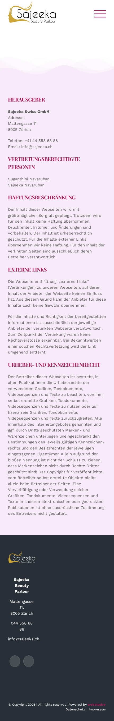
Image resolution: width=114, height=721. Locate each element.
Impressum (97, 709)
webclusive (97, 704)
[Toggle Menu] (100, 13)
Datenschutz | (77, 709)
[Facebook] (15, 661)
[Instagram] (28, 661)
